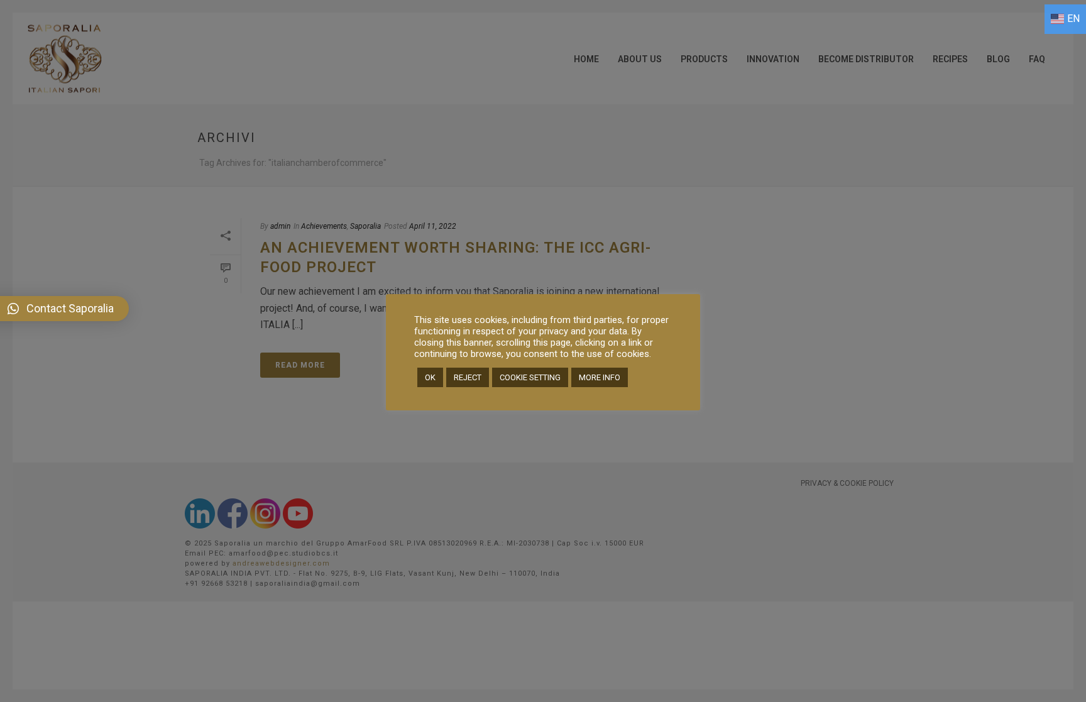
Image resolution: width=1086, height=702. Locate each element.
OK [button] (430, 377)
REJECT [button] (467, 377)
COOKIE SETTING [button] (530, 377)
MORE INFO (599, 377)
